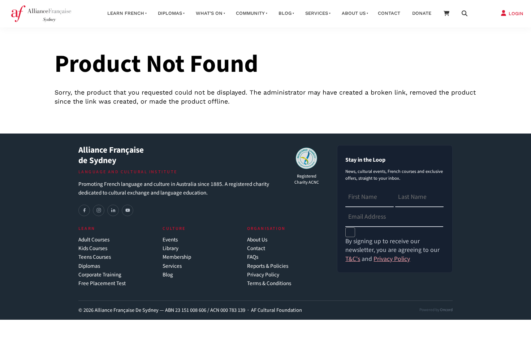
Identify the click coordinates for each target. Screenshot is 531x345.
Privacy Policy (263, 274)
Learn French (125, 13)
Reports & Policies (267, 266)
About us (354, 13)
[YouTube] (127, 210)
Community (250, 13)
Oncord (446, 310)
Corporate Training (99, 274)
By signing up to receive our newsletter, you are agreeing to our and (392, 250)
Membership (177, 257)
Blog (285, 13)
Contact (389, 13)
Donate (421, 13)
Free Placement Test (102, 283)
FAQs (252, 257)
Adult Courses (93, 239)
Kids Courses (92, 248)
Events (170, 239)
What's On (209, 13)
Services (316, 13)
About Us (257, 239)
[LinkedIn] (113, 210)
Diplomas (170, 13)
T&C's (352, 259)
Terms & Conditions (269, 283)
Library (170, 248)
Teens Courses (94, 257)
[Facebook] (84, 210)
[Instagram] (98, 210)
